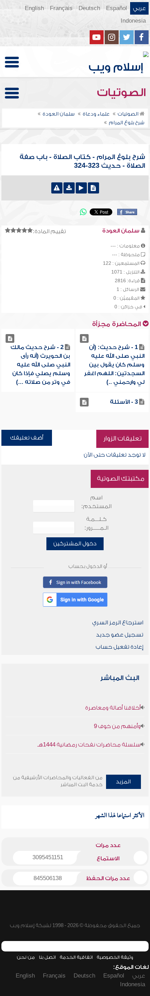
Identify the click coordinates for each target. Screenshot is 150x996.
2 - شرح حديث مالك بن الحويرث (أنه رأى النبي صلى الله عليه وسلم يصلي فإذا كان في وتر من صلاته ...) (40, 364)
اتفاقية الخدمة (76, 957)
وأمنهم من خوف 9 (117, 726)
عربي (139, 8)
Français (61, 8)
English (34, 8)
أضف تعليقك (26, 438)
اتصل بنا (47, 957)
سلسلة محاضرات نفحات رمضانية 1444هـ (89, 745)
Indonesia (133, 21)
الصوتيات (123, 92)
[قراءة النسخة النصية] (93, 187)
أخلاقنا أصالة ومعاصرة (113, 708)
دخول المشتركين (75, 543)
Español (116, 8)
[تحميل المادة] (69, 187)
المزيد (123, 781)
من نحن (26, 957)
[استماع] (81, 187)
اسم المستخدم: (96, 502)
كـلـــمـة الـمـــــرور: (96, 523)
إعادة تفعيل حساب (119, 647)
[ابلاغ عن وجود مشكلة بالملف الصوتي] (56, 187)
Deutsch (89, 8)
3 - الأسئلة (124, 402)
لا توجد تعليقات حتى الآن (114, 455)
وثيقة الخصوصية (115, 957)
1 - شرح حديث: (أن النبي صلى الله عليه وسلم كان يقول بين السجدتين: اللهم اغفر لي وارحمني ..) (114, 364)
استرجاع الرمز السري (117, 622)
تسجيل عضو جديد (119, 635)
